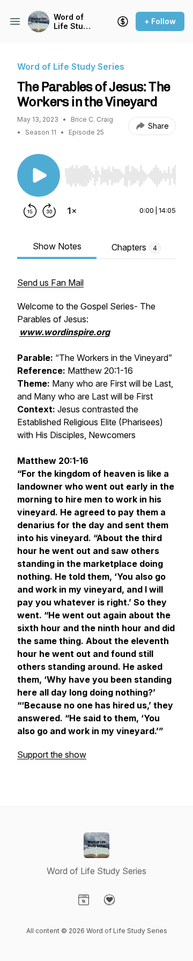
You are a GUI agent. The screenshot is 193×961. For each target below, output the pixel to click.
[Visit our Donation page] (109, 900)
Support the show (51, 754)
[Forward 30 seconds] (49, 210)
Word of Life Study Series (73, 21)
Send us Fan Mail (50, 282)
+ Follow (160, 21)
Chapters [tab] (134, 247)
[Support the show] (122, 21)
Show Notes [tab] (57, 246)
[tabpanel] (96, 524)
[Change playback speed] (72, 210)
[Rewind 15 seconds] (30, 210)
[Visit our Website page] (83, 900)
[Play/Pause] (38, 175)
